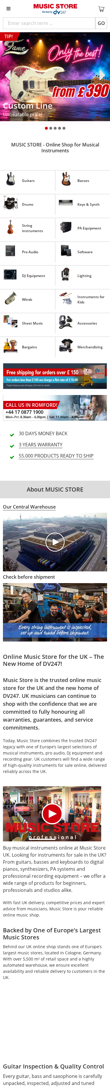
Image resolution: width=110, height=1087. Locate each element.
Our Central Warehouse (29, 507)
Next (101, 75)
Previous (8, 75)
